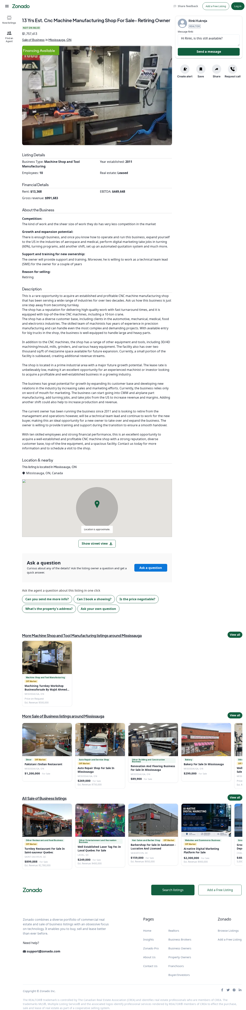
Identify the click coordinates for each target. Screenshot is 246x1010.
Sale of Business (33, 40)
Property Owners (179, 957)
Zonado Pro (151, 948)
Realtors (173, 930)
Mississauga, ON (59, 40)
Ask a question (150, 568)
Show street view (95, 543)
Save (201, 76)
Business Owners (179, 948)
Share (216, 76)
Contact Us (150, 966)
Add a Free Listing (216, 6)
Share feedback (188, 6)
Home (147, 930)
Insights (148, 939)
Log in (237, 6)
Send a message (209, 51)
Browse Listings (228, 930)
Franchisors (176, 966)
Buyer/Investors (179, 975)
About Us (149, 957)
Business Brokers (179, 939)
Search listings (173, 890)
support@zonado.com (43, 951)
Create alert (184, 76)
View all (235, 634)
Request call (233, 76)
